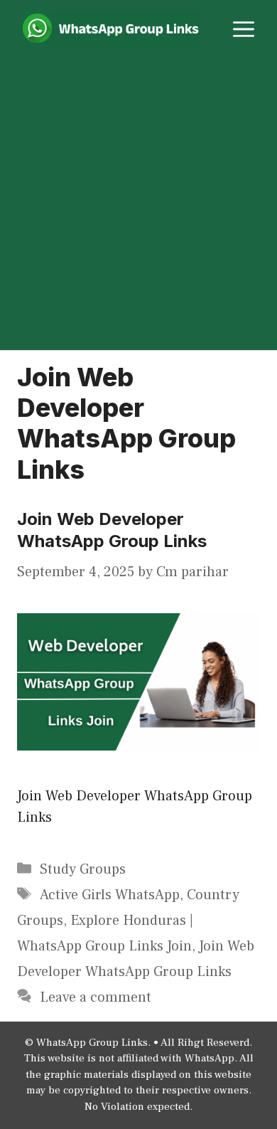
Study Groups (83, 869)
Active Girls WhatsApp (110, 895)
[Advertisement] (138, 204)
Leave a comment (95, 997)
